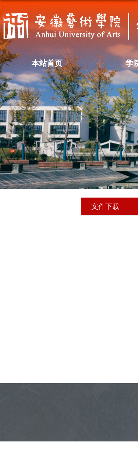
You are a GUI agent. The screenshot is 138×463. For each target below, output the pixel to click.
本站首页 (47, 63)
